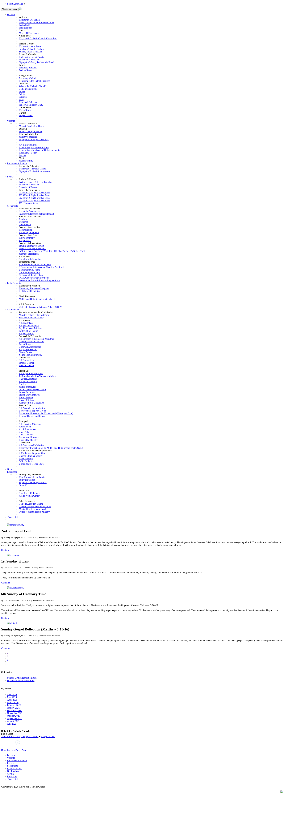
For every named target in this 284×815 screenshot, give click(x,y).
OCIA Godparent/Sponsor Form (34, 277)
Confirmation (25, 224)
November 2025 (14, 713)
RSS (34, 678)
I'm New (11, 14)
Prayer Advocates (27, 392)
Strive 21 (23, 485)
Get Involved (13, 309)
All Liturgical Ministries (30, 424)
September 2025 (14, 718)
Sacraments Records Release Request (36, 214)
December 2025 (14, 710)
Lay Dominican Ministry (30, 328)
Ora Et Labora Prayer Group (32, 389)
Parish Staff (24, 25)
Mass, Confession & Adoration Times (36, 22)
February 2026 (14, 705)
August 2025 (13, 721)
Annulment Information (30, 259)
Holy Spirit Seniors (28, 349)
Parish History (25, 27)
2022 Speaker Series (28, 203)
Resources (12, 472)
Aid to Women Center (29, 496)
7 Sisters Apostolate (28, 379)
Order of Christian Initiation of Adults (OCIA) (40, 307)
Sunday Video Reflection (30, 51)
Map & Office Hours (28, 33)
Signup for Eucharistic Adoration (34, 171)
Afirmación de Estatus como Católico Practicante (42, 267)
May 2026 (12, 697)
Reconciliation (25, 230)
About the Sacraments (29, 211)
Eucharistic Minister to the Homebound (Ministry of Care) (46, 413)
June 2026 (12, 694)
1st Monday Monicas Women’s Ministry (37, 376)
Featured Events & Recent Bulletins (35, 182)
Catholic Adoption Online (31, 504)
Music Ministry (26, 160)
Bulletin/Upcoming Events (31, 57)
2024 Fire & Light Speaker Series (34, 198)
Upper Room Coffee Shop (31, 464)
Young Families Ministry (30, 355)
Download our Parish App (13, 750)
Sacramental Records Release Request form (39, 280)
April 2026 (12, 700)
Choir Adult (24, 432)
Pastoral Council (26, 365)
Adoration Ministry (28, 381)
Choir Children (26, 434)
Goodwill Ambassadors (30, 347)
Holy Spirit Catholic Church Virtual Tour (38, 38)
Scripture (23, 97)
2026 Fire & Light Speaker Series (34, 192)
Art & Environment (28, 144)
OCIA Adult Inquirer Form (31, 275)
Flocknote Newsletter (29, 59)
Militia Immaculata (27, 386)
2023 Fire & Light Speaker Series (34, 200)
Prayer (22, 91)
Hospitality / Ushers (28, 152)
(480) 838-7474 (48, 736)
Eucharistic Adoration (17, 163)
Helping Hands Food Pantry (32, 416)
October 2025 (13, 716)
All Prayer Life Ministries (31, 373)
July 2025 (11, 724)
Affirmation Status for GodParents (35, 264)
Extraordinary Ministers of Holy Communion (40, 150)
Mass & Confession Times (31, 126)
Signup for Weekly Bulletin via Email (36, 62)
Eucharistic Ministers (28, 437)
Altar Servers (25, 426)
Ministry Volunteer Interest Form (34, 315)
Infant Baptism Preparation (31, 246)
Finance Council (26, 363)
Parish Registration (28, 67)
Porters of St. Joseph (28, 331)
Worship (11, 121)
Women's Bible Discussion (31, 402)
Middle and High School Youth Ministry (38, 299)
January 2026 (13, 708)
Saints (22, 94)
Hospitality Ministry (28, 440)
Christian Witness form (29, 272)
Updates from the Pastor (30, 46)
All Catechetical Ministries (31, 445)
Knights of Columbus (29, 325)
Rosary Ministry (26, 400)
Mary (21, 99)
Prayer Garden (26, 115)
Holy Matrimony (27, 238)
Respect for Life (26, 333)
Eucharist (23, 222)
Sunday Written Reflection (31, 49)
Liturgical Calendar (28, 102)
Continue (5, 550)
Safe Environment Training (31, 317)
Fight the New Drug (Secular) (33, 482)
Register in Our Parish (29, 19)
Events (10, 176)
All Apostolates (26, 323)
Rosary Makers (26, 397)
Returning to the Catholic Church (34, 81)
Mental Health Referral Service (33, 509)
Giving (10, 469)
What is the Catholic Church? (32, 86)
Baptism (23, 219)
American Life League (29, 493)
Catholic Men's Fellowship (31, 341)
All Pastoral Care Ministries (32, 408)
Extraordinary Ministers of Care (34, 147)
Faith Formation (14, 283)
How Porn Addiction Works (32, 477)
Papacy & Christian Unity (31, 105)
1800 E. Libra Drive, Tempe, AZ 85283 (19, 736)
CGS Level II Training (29, 291)
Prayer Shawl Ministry (29, 394)
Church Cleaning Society (30, 456)
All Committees (26, 360)
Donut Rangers (26, 344)
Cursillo (22, 384)
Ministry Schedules (28, 136)
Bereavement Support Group (32, 410)
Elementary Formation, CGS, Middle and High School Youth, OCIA (51, 448)
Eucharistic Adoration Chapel (32, 168)
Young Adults (25, 352)
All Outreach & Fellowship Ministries (36, 339)
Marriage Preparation (29, 254)
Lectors (22, 155)
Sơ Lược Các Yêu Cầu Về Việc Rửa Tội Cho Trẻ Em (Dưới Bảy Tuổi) (52, 251)
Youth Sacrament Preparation (32, 248)
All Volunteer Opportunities (32, 453)
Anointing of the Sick (29, 232)
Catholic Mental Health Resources (35, 506)
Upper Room (25, 110)
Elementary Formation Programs (34, 288)
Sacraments (12, 206)
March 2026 (12, 702)
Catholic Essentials (28, 89)
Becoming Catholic (28, 78)
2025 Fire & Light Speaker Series (34, 195)
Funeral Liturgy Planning (30, 131)
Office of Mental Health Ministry (34, 511)
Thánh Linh (12, 517)
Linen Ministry (26, 458)
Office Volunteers (27, 461)
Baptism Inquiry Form (29, 269)
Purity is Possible (27, 480)
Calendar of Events (28, 187)
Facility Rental (26, 70)
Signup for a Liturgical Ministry (34, 139)
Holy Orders (25, 240)
